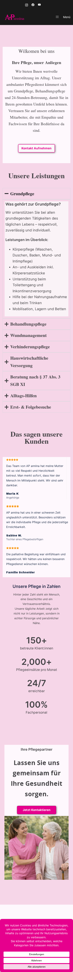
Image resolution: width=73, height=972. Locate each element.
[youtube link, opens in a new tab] (39, 4)
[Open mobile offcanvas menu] (57, 17)
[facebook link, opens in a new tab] (33, 4)
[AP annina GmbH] (14, 16)
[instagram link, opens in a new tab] (26, 4)
